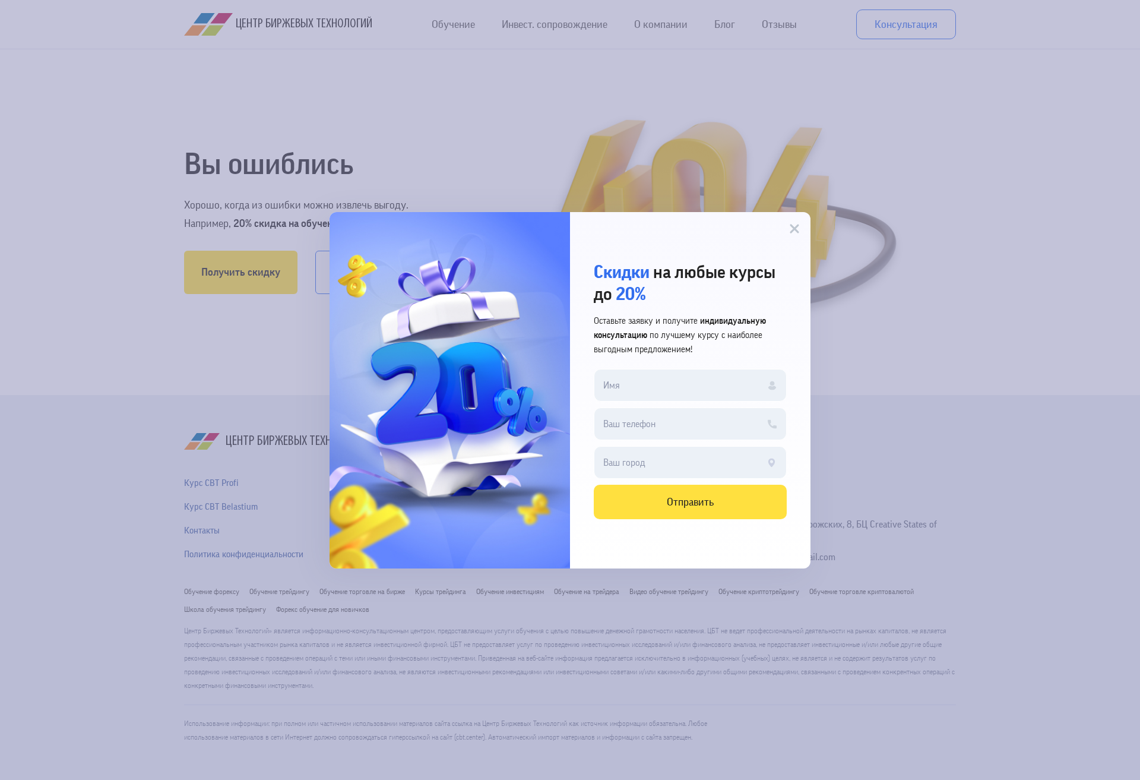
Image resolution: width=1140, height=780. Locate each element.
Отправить (690, 502)
